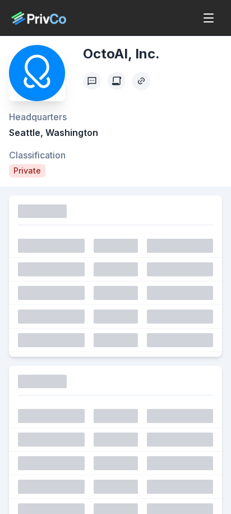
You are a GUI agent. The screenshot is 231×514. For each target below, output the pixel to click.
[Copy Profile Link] (141, 81)
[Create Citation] (117, 81)
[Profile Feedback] (92, 81)
